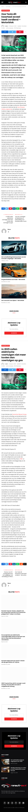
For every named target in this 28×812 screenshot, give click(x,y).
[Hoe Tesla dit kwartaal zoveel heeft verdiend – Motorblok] (14, 43)
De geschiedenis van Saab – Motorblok (13, 279)
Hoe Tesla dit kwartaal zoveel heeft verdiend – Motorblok (21, 573)
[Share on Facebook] (5, 32)
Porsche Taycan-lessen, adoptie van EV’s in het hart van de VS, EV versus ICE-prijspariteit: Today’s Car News (13, 612)
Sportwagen (5, 10)
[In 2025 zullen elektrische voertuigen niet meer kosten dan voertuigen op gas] (14, 381)
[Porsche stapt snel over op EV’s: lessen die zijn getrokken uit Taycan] (14, 651)
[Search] (26, 2)
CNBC (21, 459)
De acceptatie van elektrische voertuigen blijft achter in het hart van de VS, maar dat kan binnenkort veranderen (13, 637)
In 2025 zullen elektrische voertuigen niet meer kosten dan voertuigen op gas (7, 219)
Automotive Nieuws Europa (19, 414)
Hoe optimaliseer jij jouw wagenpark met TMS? (17, 760)
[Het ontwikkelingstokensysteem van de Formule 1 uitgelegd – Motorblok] (14, 248)
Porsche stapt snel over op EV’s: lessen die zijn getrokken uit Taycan (13, 661)
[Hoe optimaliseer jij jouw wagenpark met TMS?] (5, 762)
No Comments (10, 28)
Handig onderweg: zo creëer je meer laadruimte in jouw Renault (18, 769)
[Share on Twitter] (12, 32)
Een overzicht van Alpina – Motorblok (12, 300)
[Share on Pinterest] (19, 32)
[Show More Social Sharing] (25, 32)
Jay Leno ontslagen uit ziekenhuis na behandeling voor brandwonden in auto (20, 219)
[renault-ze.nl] (14, 2)
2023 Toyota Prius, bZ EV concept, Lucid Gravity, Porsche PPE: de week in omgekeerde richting (13, 684)
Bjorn (7, 26)
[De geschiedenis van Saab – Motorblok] (14, 270)
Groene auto (5, 345)
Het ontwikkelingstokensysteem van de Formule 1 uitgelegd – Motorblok (13, 257)
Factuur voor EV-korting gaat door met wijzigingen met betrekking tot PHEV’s (7, 574)
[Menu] (2, 2)
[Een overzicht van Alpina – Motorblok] (14, 291)
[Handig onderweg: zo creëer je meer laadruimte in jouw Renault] (5, 769)
